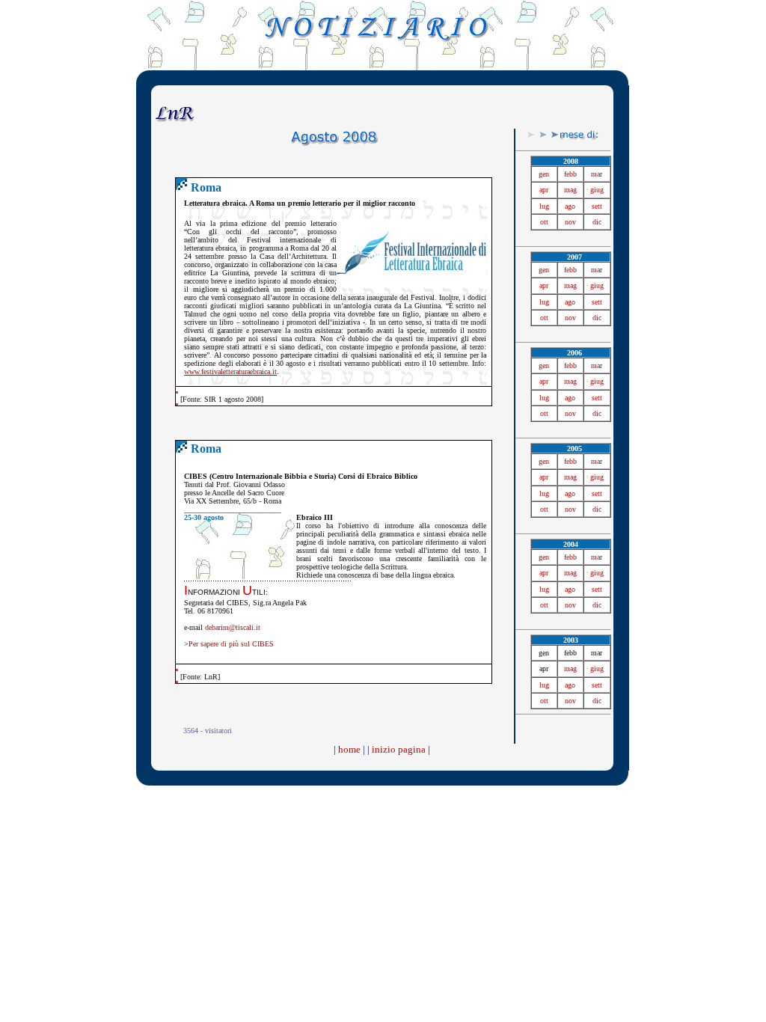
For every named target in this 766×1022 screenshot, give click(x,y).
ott (544, 222)
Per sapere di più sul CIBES (231, 644)
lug (544, 206)
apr (543, 190)
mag (570, 190)
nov (570, 222)
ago (570, 206)
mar (596, 174)
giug (597, 190)
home (349, 749)
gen (544, 174)
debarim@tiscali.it (232, 627)
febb (570, 174)
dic (596, 222)
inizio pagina (399, 749)
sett (597, 206)
